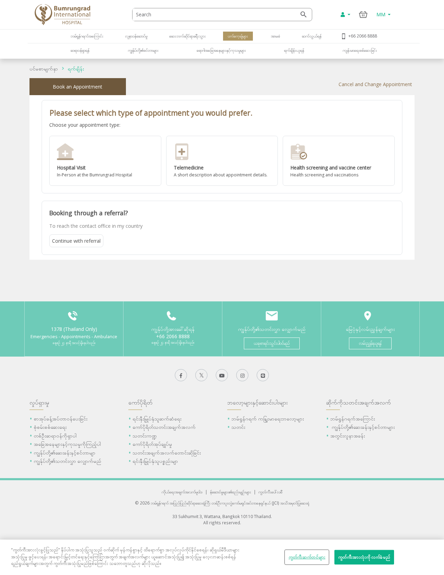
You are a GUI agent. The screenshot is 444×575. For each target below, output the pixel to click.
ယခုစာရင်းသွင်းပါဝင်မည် (272, 343)
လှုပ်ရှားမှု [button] (39, 402)
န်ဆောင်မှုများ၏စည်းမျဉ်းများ (230, 491)
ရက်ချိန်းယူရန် (294, 50)
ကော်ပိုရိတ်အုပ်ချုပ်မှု (152, 444)
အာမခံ (275, 36)
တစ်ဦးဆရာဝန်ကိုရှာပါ (55, 435)
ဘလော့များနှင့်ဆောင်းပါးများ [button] (257, 402)
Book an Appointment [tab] (77, 86)
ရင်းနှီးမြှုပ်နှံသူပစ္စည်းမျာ (155, 461)
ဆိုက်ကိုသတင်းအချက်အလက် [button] (358, 402)
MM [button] (381, 14)
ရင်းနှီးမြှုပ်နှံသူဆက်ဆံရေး (157, 418)
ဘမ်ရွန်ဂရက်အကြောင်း (86, 36)
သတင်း (238, 427)
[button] (105, 161)
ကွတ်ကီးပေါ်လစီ (270, 491)
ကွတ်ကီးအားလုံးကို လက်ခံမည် (364, 557)
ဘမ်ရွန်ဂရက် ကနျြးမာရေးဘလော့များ (267, 418)
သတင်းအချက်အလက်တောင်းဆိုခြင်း (167, 452)
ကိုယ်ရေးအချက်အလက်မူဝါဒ (182, 491)
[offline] (105, 161)
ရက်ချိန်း (76, 68)
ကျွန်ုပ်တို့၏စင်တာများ (143, 50)
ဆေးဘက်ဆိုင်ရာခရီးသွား (187, 36)
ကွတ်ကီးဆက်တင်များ (307, 557)
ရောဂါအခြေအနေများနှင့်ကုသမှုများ (221, 50)
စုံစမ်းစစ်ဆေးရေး (50, 427)
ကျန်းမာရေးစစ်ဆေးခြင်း (360, 50)
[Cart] (363, 14)
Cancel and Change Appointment (375, 84)
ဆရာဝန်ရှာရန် (79, 50)
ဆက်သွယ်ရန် (312, 36)
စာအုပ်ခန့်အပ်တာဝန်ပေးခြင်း (60, 418)
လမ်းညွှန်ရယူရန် (370, 343)
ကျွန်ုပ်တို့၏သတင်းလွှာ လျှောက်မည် (67, 461)
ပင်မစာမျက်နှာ (43, 68)
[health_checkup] (339, 161)
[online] (222, 161)
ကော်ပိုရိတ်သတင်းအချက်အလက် (164, 427)
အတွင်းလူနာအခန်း (347, 435)
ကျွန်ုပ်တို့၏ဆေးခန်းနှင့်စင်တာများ (362, 427)
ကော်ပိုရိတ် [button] (140, 402)
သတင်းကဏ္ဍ (145, 435)
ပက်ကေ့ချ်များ (238, 36)
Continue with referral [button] (76, 241)
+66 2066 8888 (362, 36)
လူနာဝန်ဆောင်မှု (136, 36)
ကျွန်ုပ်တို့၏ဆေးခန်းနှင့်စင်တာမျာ (64, 452)
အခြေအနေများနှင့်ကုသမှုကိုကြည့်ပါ (67, 444)
